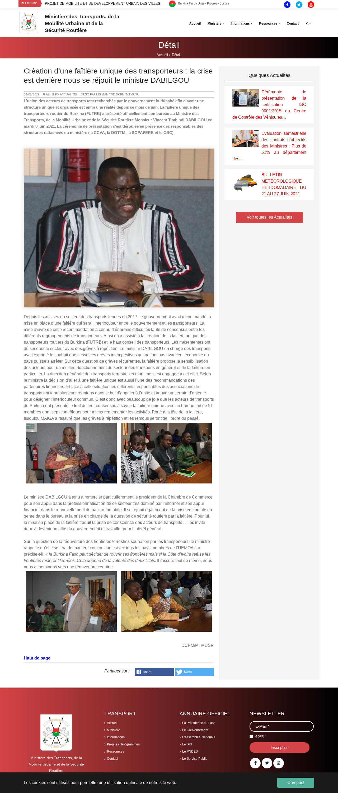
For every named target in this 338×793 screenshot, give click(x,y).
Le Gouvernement (195, 730)
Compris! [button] (295, 782)
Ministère (113, 730)
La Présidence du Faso (198, 723)
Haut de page (37, 658)
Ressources (115, 751)
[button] (154, 672)
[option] (107, 3)
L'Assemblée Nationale (198, 737)
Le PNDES (190, 751)
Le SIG (187, 744)
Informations (116, 737)
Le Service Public (194, 758)
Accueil (112, 723)
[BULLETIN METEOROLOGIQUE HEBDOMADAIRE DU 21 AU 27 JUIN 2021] (245, 182)
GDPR (260, 736)
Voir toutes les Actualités (269, 217)
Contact (112, 758)
